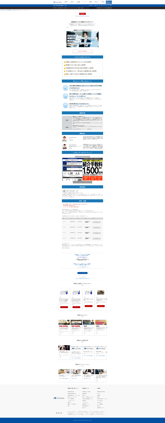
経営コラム (84, 407)
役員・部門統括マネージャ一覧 (102, 398)
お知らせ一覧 (99, 402)
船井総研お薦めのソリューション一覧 (73, 395)
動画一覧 (69, 402)
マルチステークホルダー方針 (100, 414)
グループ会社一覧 (100, 400)
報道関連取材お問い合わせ (72, 414)
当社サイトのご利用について (72, 411)
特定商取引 (102, 411)
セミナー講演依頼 (80, 414)
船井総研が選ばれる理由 (101, 391)
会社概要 (98, 395)
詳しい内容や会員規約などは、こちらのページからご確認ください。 (82, 257)
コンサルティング (85, 402)
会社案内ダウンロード (100, 407)
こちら (68, 196)
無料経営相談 (84, 393)
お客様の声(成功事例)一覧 (72, 393)
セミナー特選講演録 (71, 398)
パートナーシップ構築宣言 (89, 414)
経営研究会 (84, 400)
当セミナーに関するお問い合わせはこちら (82, 278)
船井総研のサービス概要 (86, 391)
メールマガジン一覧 (71, 400)
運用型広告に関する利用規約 (83, 411)
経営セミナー (84, 395)
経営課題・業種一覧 (71, 391)
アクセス (98, 393)
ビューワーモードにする (82, 156)
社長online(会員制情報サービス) (87, 398)
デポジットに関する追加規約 (94, 411)
